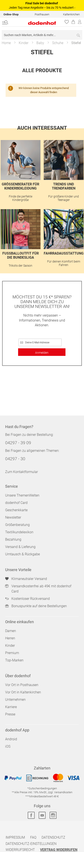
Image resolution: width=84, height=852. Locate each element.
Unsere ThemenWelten (22, 495)
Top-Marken (14, 660)
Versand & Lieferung (20, 547)
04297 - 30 (15, 458)
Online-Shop (11, 14)
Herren (10, 638)
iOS (7, 746)
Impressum (15, 837)
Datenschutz (53, 837)
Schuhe (57, 43)
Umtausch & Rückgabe (22, 554)
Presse (10, 714)
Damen (10, 631)
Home (6, 43)
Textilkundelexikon (19, 532)
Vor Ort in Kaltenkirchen (23, 692)
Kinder (23, 43)
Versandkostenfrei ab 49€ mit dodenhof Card (41, 588)
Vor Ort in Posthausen (21, 685)
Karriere (11, 707)
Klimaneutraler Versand (29, 579)
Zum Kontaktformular (21, 472)
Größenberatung (17, 525)
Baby (40, 43)
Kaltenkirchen (71, 14)
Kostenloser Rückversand (30, 599)
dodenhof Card (16, 503)
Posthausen (42, 14)
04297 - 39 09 (18, 442)
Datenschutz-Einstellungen (31, 844)
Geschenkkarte (16, 510)
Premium (12, 653)
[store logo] (36, 23)
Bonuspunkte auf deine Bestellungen (39, 606)
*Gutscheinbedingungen (42, 788)
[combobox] (42, 35)
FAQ (33, 837)
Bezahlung (13, 539)
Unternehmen (15, 700)
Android (11, 739)
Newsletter (13, 517)
